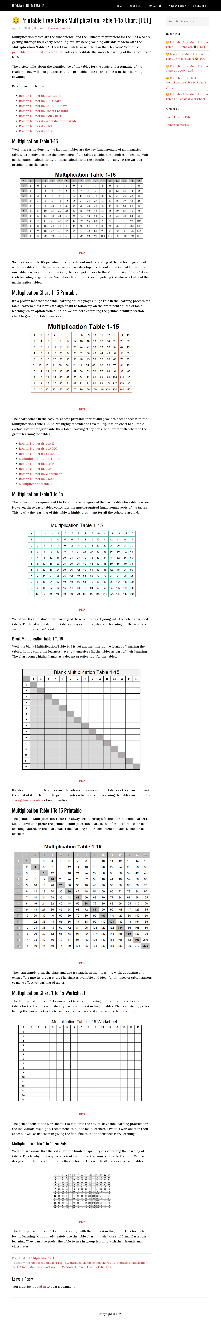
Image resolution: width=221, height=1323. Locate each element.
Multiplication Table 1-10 (37, 484)
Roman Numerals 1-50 (35, 126)
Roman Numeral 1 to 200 (37, 454)
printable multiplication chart (34, 52)
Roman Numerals (28, 5)
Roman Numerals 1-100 (36, 131)
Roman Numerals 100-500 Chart (43, 106)
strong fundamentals (27, 800)
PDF (82, 253)
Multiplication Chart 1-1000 (39, 459)
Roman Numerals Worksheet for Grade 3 (49, 121)
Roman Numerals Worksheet (40, 474)
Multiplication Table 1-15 (95, 1267)
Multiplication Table (42, 1258)
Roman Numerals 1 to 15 (37, 464)
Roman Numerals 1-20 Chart (40, 96)
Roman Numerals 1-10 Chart (40, 101)
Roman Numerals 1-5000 (37, 479)
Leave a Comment (60, 28)
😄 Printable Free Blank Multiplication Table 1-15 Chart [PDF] (186, 82)
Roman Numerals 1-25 (35, 469)
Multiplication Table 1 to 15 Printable (53, 1267)
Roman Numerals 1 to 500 (38, 448)
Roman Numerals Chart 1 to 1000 (43, 111)
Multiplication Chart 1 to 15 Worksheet (56, 1262)
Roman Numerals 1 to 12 (37, 443)
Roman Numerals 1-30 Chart (40, 116)
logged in (39, 1287)
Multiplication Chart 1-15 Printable (105, 1262)
